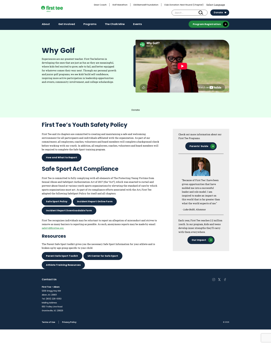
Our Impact (199, 240)
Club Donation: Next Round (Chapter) (184, 4)
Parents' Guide (199, 146)
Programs (89, 25)
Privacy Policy (69, 322)
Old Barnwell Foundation (145, 4)
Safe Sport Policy (56, 201)
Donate (218, 12)
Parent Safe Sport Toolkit (62, 256)
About (46, 25)
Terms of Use (48, 322)
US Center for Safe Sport (103, 256)
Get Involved (66, 25)
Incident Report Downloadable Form (69, 210)
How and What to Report (61, 157)
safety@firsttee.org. (53, 228)
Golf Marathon (119, 4)
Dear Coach (100, 4)
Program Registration (207, 24)
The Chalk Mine (115, 24)
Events (137, 24)
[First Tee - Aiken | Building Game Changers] (57, 9)
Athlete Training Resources (63, 265)
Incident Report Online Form (95, 201)
